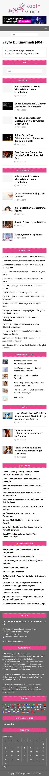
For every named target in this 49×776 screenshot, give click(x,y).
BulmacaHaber (24, 669)
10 (6, 752)
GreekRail (34, 687)
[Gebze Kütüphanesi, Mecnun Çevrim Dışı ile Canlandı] (8, 106)
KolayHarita (30, 674)
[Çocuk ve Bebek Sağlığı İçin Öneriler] (8, 196)
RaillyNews (7, 684)
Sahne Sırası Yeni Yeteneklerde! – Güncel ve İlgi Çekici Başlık (29, 138)
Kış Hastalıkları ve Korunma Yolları (30, 209)
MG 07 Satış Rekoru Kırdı (13, 572)
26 (18, 760)
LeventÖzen (30, 656)
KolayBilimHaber (9, 667)
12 (18, 752)
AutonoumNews (17, 684)
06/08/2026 (21, 440)
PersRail (17, 687)
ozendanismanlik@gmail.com (16, 637)
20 (24, 756)
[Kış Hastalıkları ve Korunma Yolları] (8, 210)
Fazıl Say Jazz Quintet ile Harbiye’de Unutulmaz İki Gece (28, 155)
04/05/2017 (21, 200)
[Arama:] (24, 34)
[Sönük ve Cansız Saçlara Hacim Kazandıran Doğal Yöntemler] (8, 450)
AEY (4, 669)
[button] (45, 28)
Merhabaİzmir (29, 659)
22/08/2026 (21, 144)
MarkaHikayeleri (12, 669)
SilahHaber (22, 664)
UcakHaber (38, 662)
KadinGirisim (40, 656)
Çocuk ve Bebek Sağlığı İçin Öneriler (29, 195)
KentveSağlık (17, 677)
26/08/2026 (21, 96)
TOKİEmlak (16, 679)
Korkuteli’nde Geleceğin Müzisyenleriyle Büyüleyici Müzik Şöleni (29, 120)
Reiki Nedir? (19, 397)
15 (37, 752)
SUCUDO (6, 654)
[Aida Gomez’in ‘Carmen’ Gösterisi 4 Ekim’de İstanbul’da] (8, 89)
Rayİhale (38, 677)
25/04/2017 (21, 225)
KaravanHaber (8, 662)
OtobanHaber (30, 667)
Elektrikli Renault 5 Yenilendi (15, 567)
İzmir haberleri (8, 724)
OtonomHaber (26, 543)
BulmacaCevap (8, 674)
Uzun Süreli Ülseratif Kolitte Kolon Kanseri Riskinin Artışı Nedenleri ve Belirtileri (30, 416)
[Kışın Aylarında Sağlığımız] (8, 237)
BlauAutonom (25, 687)
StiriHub (14, 690)
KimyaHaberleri (20, 656)
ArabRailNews (8, 687)
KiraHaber (40, 667)
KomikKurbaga (20, 674)
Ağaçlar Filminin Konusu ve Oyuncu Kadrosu (20, 292)
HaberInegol (20, 667)
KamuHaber (29, 662)
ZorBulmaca (7, 677)
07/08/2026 (21, 422)
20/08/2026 (21, 161)
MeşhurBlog (7, 679)
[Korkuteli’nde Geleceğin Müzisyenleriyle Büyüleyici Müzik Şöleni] (8, 120)
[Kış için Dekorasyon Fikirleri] (8, 224)
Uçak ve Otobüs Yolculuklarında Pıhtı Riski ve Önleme (28, 433)
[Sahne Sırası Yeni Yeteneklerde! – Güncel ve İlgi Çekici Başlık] (8, 137)
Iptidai (15, 664)
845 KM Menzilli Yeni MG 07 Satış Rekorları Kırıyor (24, 603)
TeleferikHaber (24, 654)
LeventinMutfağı (28, 677)
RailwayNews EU (9, 692)
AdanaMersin (19, 659)
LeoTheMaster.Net (34, 664)
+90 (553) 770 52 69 (12, 634)
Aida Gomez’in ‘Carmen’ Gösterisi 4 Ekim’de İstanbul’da (27, 89)
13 (24, 752)
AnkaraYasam (8, 659)
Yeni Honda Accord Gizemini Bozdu (18, 556)
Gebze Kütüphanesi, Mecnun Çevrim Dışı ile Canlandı (30, 105)
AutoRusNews (26, 690)
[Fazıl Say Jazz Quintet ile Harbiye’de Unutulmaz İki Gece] (8, 154)
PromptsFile (36, 690)
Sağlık (25, 407)
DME (19, 690)
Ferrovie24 (7, 690)
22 (37, 756)
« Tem (5, 767)
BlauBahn (27, 684)
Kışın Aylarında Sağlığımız (28, 234)
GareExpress (37, 684)
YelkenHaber (19, 662)
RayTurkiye (39, 674)
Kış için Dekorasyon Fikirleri (30, 222)
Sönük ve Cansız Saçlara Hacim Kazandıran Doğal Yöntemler (28, 450)
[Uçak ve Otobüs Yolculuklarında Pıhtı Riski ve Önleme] (8, 433)
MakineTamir (7, 664)
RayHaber (25, 465)
